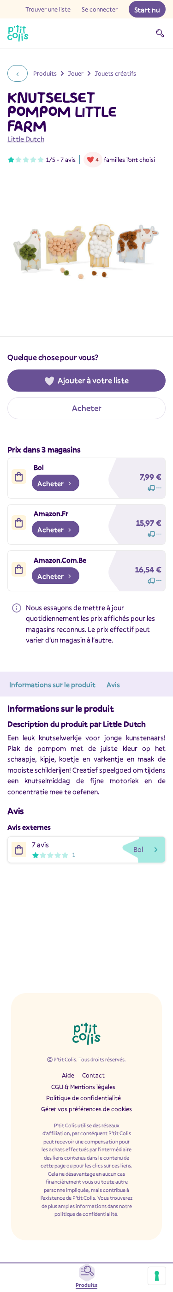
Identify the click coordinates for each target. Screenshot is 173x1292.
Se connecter (100, 9)
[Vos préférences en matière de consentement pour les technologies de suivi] (157, 1276)
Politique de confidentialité (83, 1098)
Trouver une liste (48, 9)
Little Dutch (25, 138)
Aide (68, 1075)
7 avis (68, 159)
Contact (93, 1075)
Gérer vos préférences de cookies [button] (86, 1109)
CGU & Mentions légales (83, 1087)
